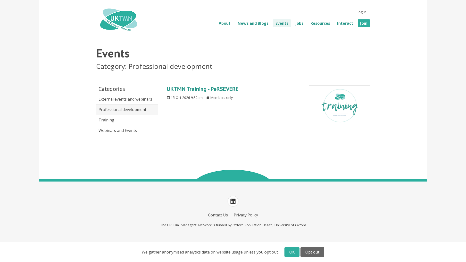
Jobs (299, 23)
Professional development (122, 109)
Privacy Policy (246, 215)
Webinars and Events (118, 130)
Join (363, 23)
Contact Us (218, 215)
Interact (345, 23)
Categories (112, 89)
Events (281, 23)
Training (106, 120)
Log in (361, 12)
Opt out (312, 252)
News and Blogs (253, 23)
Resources (320, 23)
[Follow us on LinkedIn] (233, 201)
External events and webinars (125, 99)
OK (292, 252)
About (225, 23)
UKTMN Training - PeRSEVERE (203, 89)
